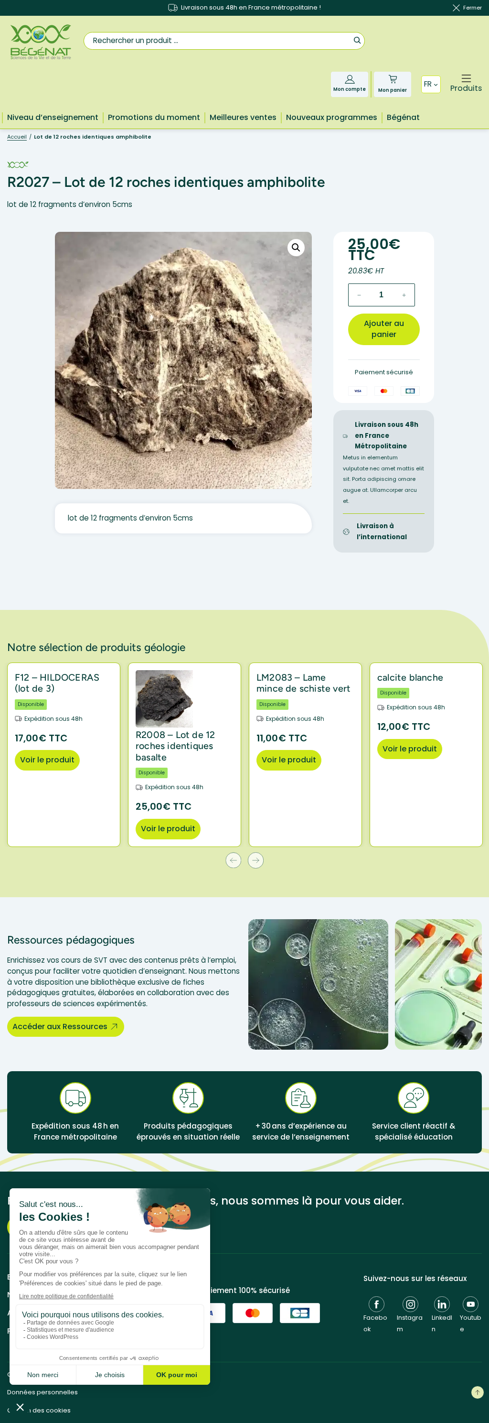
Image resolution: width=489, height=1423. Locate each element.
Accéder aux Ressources (59, 1026)
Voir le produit (47, 759)
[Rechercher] (356, 39)
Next (256, 860)
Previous (233, 860)
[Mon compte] (350, 79)
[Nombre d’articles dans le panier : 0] (393, 79)
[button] (296, 247)
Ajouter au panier (384, 329)
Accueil (17, 137)
